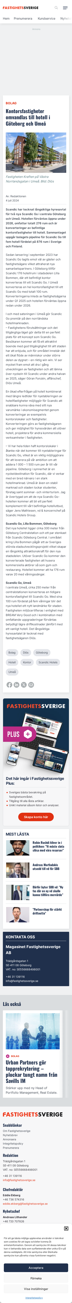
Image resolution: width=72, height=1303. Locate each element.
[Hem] (21, 8)
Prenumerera (23, 18)
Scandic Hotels (48, 662)
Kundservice (46, 18)
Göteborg (42, 652)
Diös (25, 652)
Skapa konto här (36, 817)
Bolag (11, 103)
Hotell (12, 662)
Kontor (27, 662)
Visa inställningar (36, 1289)
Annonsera (9, 1139)
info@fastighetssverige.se (22, 980)
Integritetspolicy (34, 1297)
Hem (6, 18)
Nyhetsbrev (10, 1135)
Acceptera (36, 1268)
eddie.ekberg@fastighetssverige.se (25, 1203)
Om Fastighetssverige (16, 1130)
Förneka (36, 1278)
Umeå (12, 671)
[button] (66, 1228)
